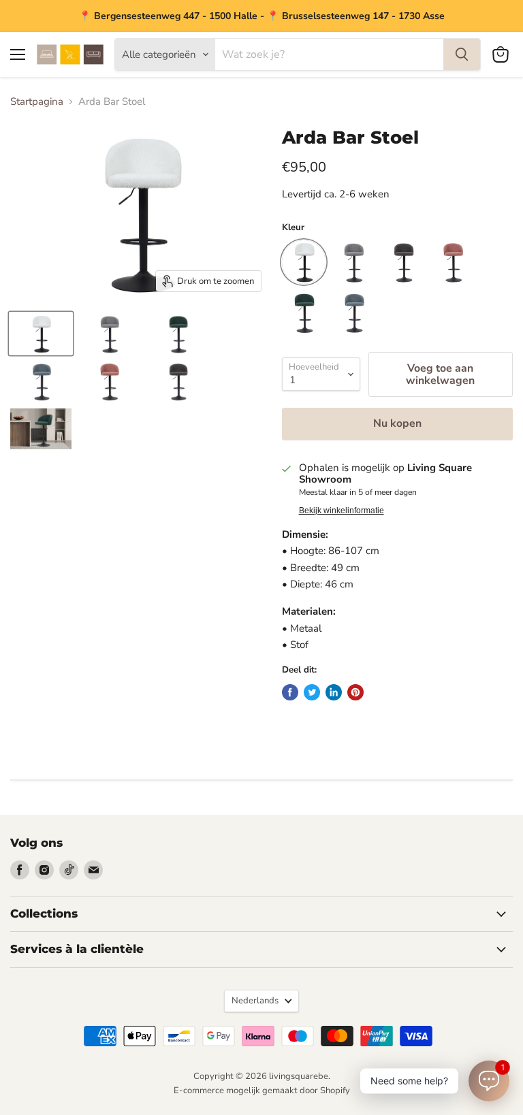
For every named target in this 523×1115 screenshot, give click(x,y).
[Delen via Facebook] (290, 692)
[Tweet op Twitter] (312, 692)
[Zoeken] (461, 54)
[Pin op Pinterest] (355, 692)
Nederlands (255, 1001)
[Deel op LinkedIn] (334, 692)
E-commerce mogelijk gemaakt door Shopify (262, 1090)
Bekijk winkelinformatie (341, 510)
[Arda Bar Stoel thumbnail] (41, 333)
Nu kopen (397, 423)
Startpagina (36, 102)
